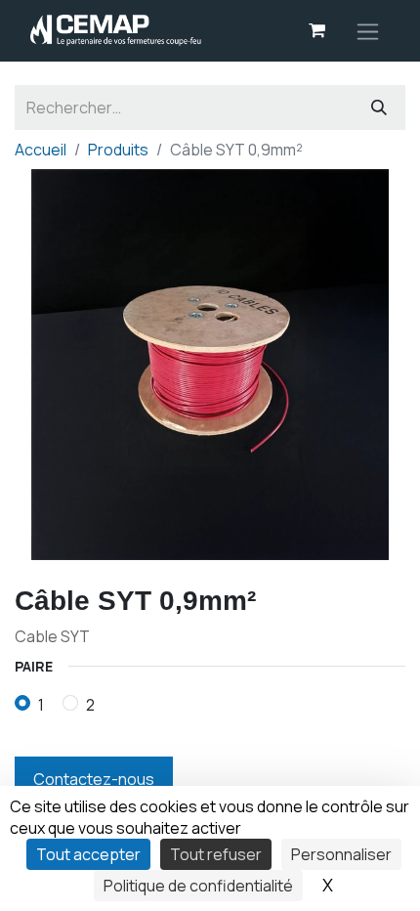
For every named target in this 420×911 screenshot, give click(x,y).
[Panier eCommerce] (316, 30)
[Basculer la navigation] (368, 31)
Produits (118, 149)
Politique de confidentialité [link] (198, 885)
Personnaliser (341, 854)
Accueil (40, 149)
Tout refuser (216, 854)
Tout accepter (88, 854)
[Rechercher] (379, 107)
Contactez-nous (93, 779)
